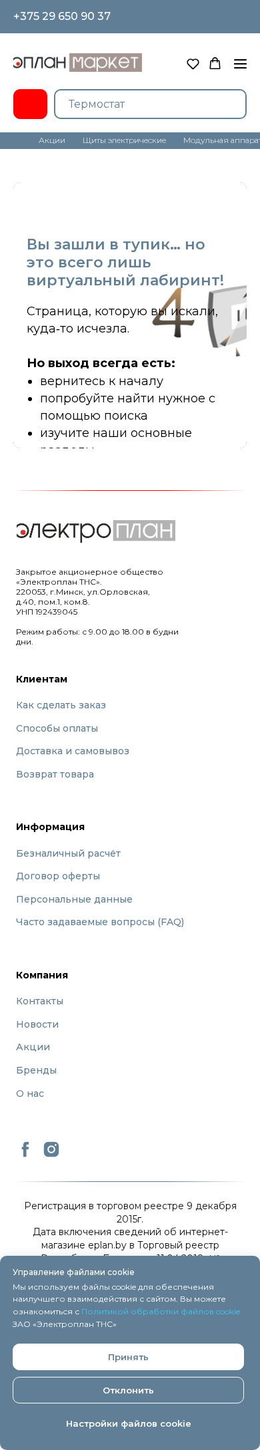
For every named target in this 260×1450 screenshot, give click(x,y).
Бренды (36, 1070)
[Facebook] (25, 1155)
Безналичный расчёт (68, 853)
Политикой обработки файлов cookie (160, 1311)
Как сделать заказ (61, 705)
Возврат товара (55, 774)
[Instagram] (51, 1155)
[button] (193, 63)
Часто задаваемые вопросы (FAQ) (100, 922)
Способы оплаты (57, 728)
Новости (37, 1024)
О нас (30, 1093)
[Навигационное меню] (240, 64)
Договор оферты (58, 876)
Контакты (39, 1001)
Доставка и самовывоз (72, 751)
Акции (33, 1047)
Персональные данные (74, 899)
